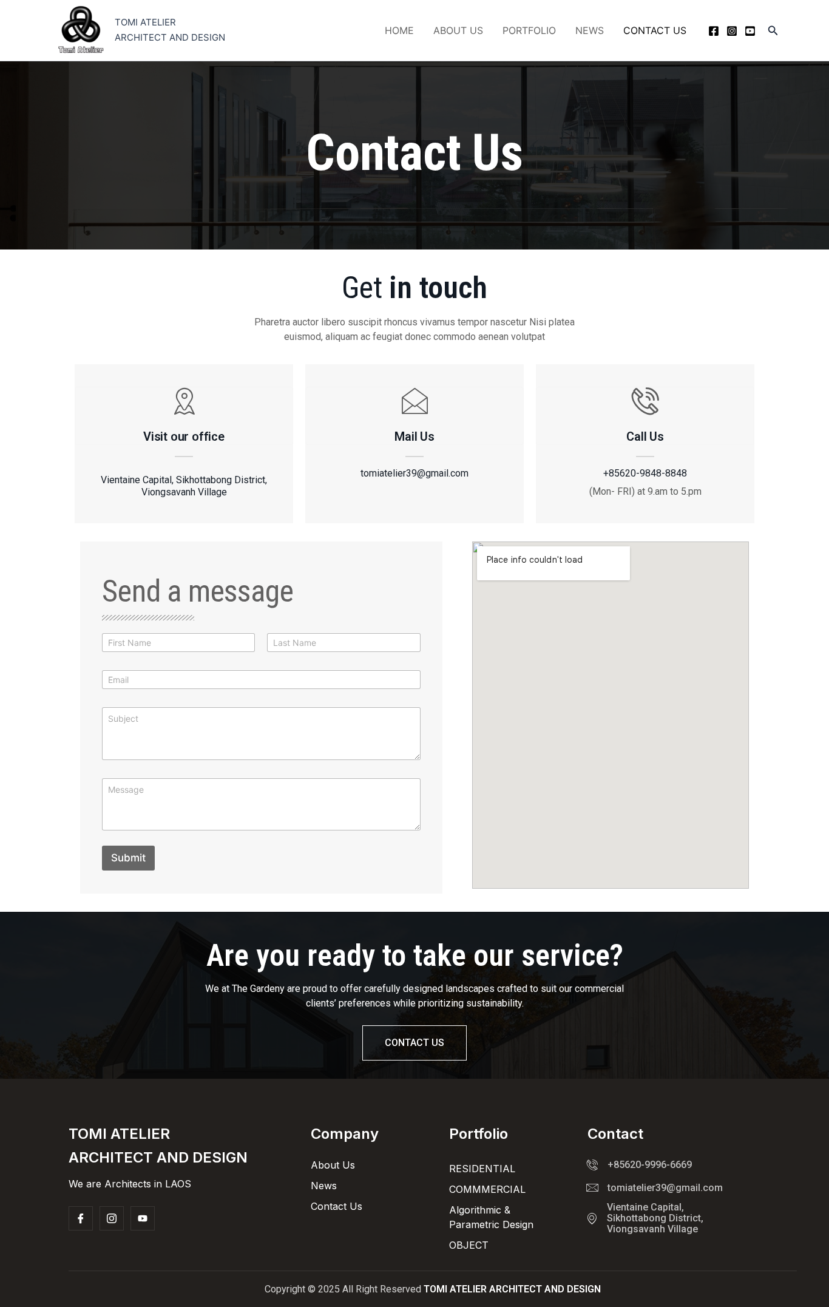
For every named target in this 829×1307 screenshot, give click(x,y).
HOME (399, 30)
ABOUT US (458, 30)
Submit (128, 858)
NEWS (589, 30)
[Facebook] (713, 30)
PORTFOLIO (529, 30)
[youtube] (750, 30)
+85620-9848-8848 (645, 473)
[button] (773, 30)
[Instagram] (731, 30)
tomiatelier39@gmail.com (414, 473)
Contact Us (414, 1042)
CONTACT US (654, 30)
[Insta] (112, 1218)
